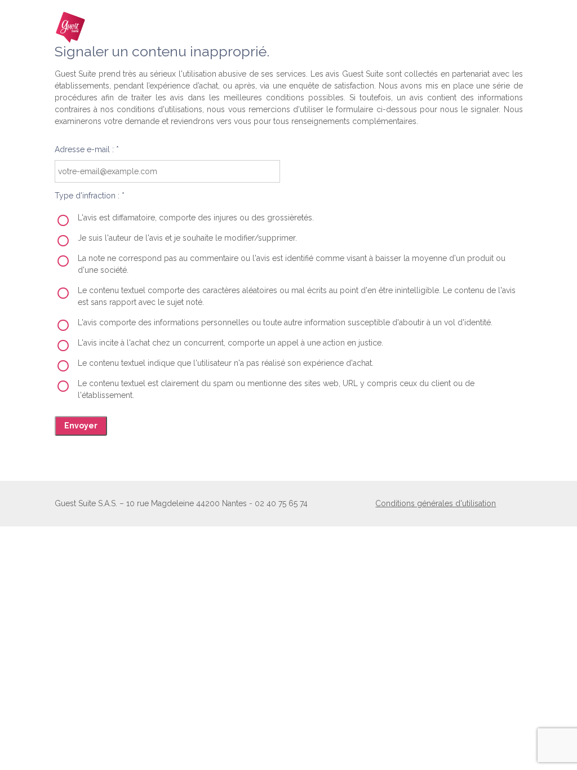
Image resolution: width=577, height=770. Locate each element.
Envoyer (80, 425)
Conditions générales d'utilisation (435, 503)
